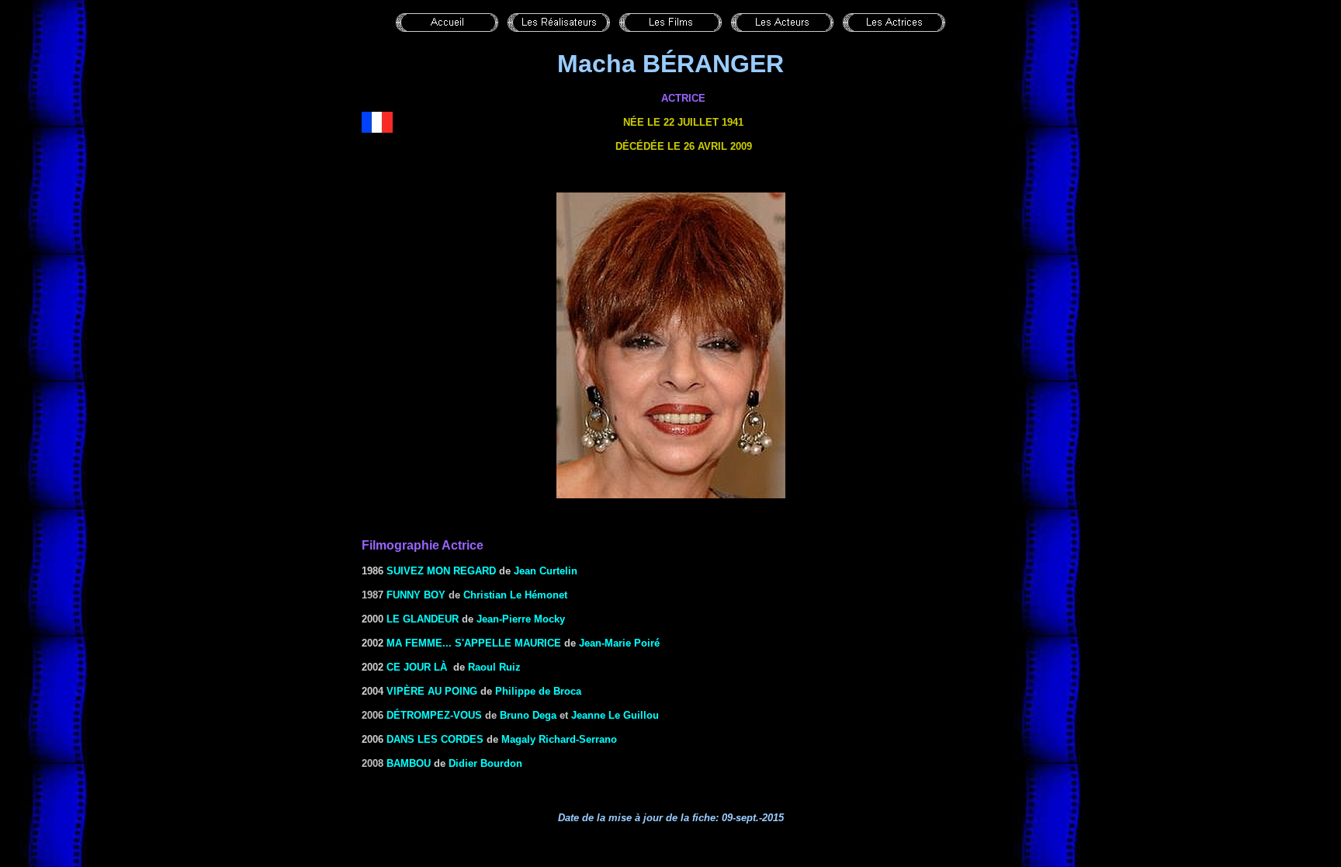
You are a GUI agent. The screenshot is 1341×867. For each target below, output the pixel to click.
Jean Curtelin (545, 571)
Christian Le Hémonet (515, 595)
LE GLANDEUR (421, 619)
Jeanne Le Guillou (615, 715)
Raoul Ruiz (494, 667)
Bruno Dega (528, 715)
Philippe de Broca (538, 691)
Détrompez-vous (434, 715)
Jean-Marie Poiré (619, 643)
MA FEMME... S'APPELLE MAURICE (473, 643)
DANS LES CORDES (434, 739)
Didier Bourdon (485, 763)
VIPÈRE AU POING (431, 691)
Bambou (408, 763)
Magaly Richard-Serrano (559, 739)
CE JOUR (416, 667)
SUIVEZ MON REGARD (441, 571)
